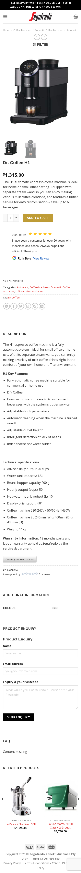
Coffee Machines (22, 30)
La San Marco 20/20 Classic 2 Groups (60, 825)
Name (7, 646)
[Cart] (76, 16)
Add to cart (38, 218)
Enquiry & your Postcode (20, 682)
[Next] (71, 93)
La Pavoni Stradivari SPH (21, 824)
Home (6, 30)
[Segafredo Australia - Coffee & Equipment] (40, 16)
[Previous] (9, 93)
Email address (13, 664)
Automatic (72, 30)
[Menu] (5, 16)
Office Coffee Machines (29, 291)
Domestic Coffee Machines (49, 30)
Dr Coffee (14, 297)
